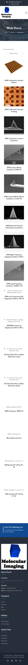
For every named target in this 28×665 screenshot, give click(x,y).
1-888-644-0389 (14, 4)
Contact (3, 609)
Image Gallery (5, 621)
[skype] (16, 660)
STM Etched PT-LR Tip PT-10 (14, 466)
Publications (4, 643)
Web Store (4, 641)
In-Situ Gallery (5, 624)
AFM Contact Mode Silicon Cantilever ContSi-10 (14, 198)
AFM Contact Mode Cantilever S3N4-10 (14, 169)
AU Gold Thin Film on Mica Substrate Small (14, 385)
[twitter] (11, 660)
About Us (4, 604)
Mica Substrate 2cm (14, 438)
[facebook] (7, 660)
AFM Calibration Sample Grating (14, 110)
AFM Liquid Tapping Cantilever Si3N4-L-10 (14, 285)
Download (4, 638)
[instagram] (20, 660)
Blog (2, 607)
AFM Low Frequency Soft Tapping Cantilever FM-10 (14, 298)
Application (4, 635)
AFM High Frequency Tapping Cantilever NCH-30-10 (14, 256)
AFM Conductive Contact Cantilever (14, 140)
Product (12, 32)
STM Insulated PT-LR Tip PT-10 (14, 495)
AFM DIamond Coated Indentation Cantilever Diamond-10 (14, 227)
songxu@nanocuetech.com (15, 2)
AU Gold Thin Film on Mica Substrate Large (14, 356)
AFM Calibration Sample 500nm (14, 81)
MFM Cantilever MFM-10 (14, 411)
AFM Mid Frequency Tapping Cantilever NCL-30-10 (14, 327)
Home (6, 32)
